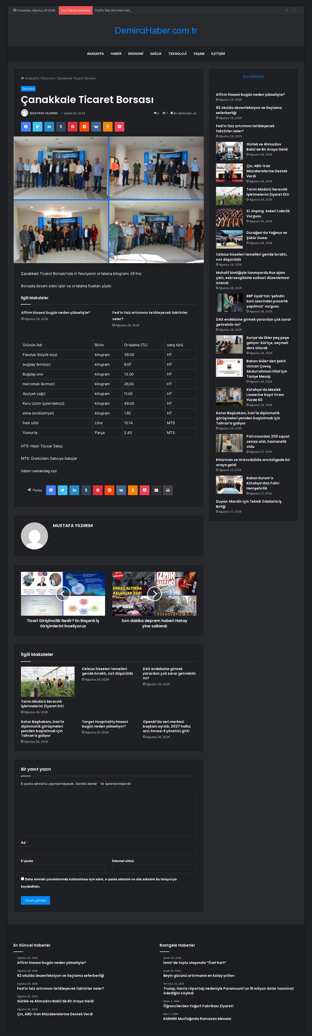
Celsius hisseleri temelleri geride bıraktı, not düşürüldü (107, 671)
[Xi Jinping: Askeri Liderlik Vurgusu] (229, 218)
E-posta (28, 861)
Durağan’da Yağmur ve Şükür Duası (266, 235)
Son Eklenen (253, 76)
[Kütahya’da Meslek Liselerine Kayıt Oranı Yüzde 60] (229, 396)
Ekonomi (135, 54)
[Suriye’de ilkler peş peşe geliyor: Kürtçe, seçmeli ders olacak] (229, 344)
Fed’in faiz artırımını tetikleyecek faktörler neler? (131, 10)
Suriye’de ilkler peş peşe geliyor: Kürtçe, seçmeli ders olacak (267, 342)
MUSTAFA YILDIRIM (44, 113)
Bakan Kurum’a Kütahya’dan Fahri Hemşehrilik (262, 483)
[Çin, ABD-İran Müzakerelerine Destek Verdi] (229, 172)
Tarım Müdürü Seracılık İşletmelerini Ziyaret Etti (42, 704)
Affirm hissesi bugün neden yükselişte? (55, 312)
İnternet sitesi (123, 861)
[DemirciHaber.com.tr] (156, 31)
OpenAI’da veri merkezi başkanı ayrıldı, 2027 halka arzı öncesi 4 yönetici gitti (167, 726)
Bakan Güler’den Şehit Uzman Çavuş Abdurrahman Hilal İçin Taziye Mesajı (266, 369)
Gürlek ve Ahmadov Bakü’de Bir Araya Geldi (267, 147)
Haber (116, 54)
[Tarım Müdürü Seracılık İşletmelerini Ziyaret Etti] (48, 682)
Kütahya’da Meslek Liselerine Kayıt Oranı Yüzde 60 (265, 394)
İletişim (218, 54)
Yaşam (199, 54)
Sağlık (156, 54)
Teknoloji (177, 54)
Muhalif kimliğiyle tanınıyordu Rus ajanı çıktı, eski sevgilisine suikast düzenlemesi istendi (252, 277)
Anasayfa (95, 54)
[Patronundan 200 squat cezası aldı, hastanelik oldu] (229, 443)
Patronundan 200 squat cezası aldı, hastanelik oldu (268, 441)
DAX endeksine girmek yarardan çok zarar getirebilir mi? (169, 673)
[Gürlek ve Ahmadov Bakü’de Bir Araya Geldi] (229, 151)
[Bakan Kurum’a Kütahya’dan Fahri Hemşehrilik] (229, 485)
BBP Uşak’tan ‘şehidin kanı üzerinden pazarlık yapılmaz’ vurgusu (267, 301)
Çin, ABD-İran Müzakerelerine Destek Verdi (266, 171)
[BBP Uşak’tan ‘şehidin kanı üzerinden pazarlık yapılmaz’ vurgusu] (229, 303)
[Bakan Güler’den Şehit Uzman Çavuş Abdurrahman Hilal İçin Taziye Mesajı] (229, 368)
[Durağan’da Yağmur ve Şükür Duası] (229, 239)
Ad (24, 842)
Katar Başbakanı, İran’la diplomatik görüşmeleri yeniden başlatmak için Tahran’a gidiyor (42, 728)
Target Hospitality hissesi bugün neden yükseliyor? (105, 724)
